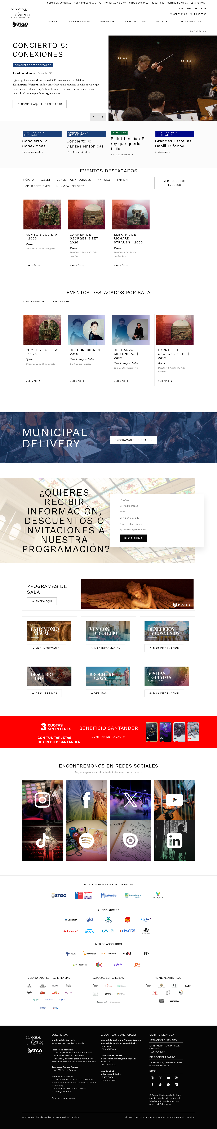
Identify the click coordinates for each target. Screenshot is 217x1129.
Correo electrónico (131, 524)
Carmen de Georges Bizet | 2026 (85, 238)
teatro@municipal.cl (159, 1065)
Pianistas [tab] (104, 179)
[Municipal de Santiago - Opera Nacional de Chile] (20, 17)
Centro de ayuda (177, 3)
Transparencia (78, 21)
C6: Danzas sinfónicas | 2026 (126, 354)
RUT (122, 512)
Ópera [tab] (29, 179)
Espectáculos (135, 21)
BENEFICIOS (198, 30)
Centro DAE (198, 3)
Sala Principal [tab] (35, 301)
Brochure (200, 8)
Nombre (124, 500)
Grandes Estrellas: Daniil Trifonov (57, 47)
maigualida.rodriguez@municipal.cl (119, 1043)
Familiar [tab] (123, 179)
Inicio (52, 21)
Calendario (178, 14)
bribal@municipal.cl (111, 1074)
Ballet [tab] (45, 179)
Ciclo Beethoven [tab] (37, 186)
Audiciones (184, 8)
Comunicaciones (138, 3)
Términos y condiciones (63, 1098)
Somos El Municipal (59, 3)
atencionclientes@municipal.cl (164, 1046)
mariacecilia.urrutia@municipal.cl (118, 1059)
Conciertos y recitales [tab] (74, 179)
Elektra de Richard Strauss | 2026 (128, 238)
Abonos (161, 21)
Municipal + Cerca (115, 3)
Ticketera (198, 14)
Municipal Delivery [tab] (70, 186)
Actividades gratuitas (87, 3)
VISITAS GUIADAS (189, 21)
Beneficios (157, 3)
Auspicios (107, 21)
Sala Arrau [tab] (61, 301)
